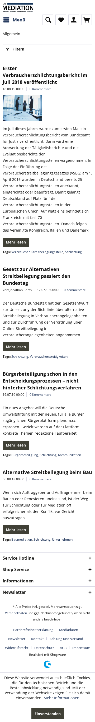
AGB (63, 647)
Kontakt (37, 638)
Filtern (18, 49)
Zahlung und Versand (66, 638)
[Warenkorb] (86, 20)
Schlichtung (73, 252)
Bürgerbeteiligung (24, 455)
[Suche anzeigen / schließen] (47, 20)
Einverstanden (48, 713)
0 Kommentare (40, 89)
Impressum (81, 647)
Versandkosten (16, 613)
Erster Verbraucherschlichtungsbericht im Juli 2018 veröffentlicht (45, 75)
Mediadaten (68, 629)
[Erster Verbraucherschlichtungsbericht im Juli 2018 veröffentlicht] (47, 108)
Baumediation (21, 539)
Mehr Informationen (61, 697)
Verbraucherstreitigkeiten (49, 356)
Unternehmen (62, 539)
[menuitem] (14, 20)
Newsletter (16, 638)
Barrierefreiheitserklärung (33, 629)
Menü (19, 20)
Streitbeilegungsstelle (47, 252)
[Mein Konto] (73, 20)
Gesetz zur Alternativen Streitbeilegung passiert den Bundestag (36, 276)
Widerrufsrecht (16, 647)
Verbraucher (20, 252)
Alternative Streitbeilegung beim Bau (47, 472)
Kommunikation (69, 455)
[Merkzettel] (60, 20)
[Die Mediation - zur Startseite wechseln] (18, 7)
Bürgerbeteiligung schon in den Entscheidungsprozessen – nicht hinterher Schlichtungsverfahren (42, 381)
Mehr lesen (16, 242)
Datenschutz (44, 647)
